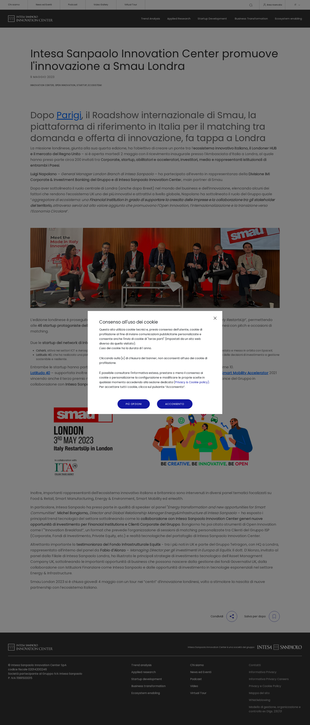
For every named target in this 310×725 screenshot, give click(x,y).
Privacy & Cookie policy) (192, 382)
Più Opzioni (134, 404)
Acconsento (174, 404)
